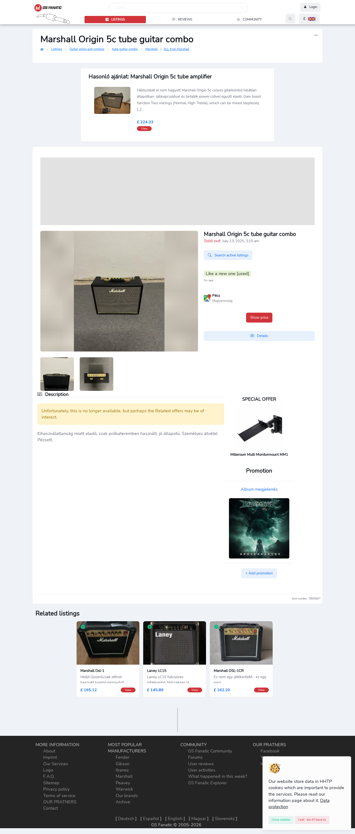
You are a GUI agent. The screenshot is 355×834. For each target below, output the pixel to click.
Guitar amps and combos (87, 49)
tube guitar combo (125, 49)
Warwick (124, 789)
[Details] (316, 35)
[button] (309, 19)
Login (313, 7)
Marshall (151, 49)
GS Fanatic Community (210, 751)
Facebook (270, 751)
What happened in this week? (217, 776)
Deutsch (126, 818)
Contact (50, 808)
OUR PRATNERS (59, 802)
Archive (123, 802)
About (49, 751)
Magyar (198, 818)
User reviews (201, 764)
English (175, 818)
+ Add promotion (259, 573)
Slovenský (225, 818)
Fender (122, 757)
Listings (56, 49)
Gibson (122, 764)
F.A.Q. (49, 776)
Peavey (123, 783)
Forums (195, 757)
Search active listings (230, 255)
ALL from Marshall (176, 49)
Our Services (55, 764)
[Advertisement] (177, 191)
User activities (201, 770)
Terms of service (59, 796)
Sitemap (51, 783)
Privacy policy (56, 789)
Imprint (50, 757)
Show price (259, 317)
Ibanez (122, 770)
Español (151, 818)
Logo (48, 770)
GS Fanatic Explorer (207, 783)
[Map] (207, 297)
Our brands (127, 796)
